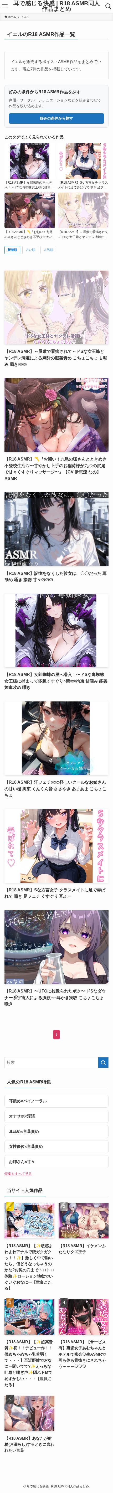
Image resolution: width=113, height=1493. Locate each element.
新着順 (12, 250)
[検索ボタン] (108, 6)
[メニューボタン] (5, 6)
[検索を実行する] (103, 1062)
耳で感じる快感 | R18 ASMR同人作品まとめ (56, 6)
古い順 (30, 250)
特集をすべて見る (18, 1174)
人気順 (48, 250)
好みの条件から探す (56, 118)
